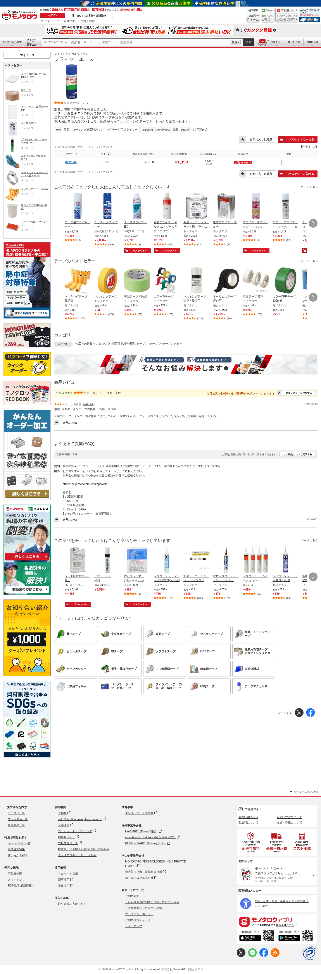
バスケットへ (140, 250)
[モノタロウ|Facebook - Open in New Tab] (263, 956)
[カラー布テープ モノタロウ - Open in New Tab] (167, 280)
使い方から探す (18, 855)
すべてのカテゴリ (53, 42)
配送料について (248, 822)
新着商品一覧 (16, 825)
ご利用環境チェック (138, 920)
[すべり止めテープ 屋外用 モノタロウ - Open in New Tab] (226, 280)
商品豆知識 (15, 873)
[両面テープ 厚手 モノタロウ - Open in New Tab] (256, 280)
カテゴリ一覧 (16, 813)
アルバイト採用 (68, 873)
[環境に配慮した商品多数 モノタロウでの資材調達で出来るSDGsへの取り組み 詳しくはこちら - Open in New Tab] (27, 756)
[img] (20, 15)
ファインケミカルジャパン (71, 53)
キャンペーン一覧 (19, 843)
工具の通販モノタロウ (92, 343)
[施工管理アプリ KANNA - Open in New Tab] (27, 560)
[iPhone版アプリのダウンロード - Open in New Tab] (257, 936)
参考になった (70, 422)
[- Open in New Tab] (250, 842)
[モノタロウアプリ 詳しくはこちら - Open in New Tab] (277, 921)
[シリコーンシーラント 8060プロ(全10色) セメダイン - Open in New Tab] (167, 560)
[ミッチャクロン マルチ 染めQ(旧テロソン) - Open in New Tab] (107, 206)
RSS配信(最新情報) (20, 885)
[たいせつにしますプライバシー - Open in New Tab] (309, 953)
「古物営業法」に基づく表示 (143, 908)
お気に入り (312, 42)
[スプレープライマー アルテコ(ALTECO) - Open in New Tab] (286, 206)
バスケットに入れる (301, 139)
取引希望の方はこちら (72, 903)
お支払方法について (289, 817)
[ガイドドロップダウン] (286, 18)
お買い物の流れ (248, 817)
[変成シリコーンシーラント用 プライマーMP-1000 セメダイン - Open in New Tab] (196, 206)
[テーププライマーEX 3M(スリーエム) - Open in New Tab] (137, 206)
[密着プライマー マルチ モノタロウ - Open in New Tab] (226, 206)
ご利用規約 (132, 896)
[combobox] (149, 42)
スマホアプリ (16, 879)
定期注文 (69, 20)
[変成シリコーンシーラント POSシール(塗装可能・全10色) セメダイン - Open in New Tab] (226, 560)
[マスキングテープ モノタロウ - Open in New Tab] (107, 280)
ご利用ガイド (253, 809)
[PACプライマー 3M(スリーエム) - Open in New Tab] (137, 560)
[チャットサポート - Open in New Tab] (267, 15)
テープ (153, 343)
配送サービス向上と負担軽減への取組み (83, 849)
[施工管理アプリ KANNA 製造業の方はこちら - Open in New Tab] (27, 593)
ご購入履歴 (88, 20)
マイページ (48, 20)
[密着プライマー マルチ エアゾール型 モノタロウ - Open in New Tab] (167, 206)
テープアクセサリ (173, 343)
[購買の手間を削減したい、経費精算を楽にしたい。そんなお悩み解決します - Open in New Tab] (186, 364)
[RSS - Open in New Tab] (275, 956)
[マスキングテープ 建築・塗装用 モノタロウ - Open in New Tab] (196, 280)
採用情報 (60, 867)
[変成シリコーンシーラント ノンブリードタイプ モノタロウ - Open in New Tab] (196, 560)
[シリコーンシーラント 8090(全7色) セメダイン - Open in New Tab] (286, 560)
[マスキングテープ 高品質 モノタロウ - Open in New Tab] (78, 280)
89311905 (71, 162)
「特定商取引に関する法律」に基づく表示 (152, 902)
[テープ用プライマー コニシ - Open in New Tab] (78, 206)
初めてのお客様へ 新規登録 (91, 15)
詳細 (234, 42)
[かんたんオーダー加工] (27, 498)
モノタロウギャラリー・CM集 (77, 855)
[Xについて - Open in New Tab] (241, 956)
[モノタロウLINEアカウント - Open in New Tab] (252, 956)
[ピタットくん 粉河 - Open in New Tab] (107, 560)
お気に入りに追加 (261, 139)
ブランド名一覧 (18, 819)
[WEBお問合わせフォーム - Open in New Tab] (253, 15)
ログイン (52, 15)
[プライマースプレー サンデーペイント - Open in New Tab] (256, 206)
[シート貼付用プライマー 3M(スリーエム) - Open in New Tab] (78, 560)
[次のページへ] (313, 223)
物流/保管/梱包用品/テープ (128, 343)
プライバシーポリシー (139, 914)
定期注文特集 (16, 849)
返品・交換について (289, 822)
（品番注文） (31, 42)
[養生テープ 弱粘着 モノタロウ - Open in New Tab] (137, 280)
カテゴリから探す (12, 42)
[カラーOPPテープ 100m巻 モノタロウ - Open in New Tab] (286, 280)
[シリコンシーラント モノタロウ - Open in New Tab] (256, 560)
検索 (248, 42)
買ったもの (294, 42)
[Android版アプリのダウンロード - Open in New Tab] (297, 936)
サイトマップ (133, 926)
